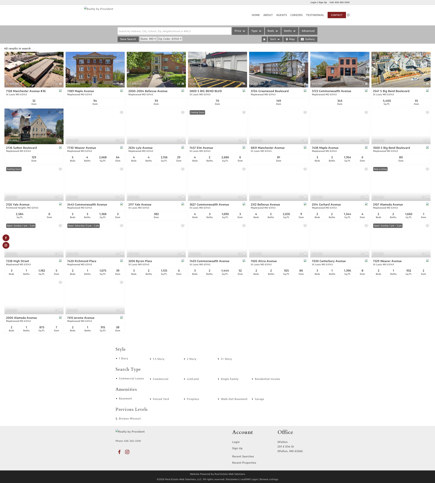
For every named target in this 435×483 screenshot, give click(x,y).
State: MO (147, 38)
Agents (281, 14)
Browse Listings (269, 479)
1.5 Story (158, 358)
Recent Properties (244, 462)
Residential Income (267, 378)
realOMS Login (249, 479)
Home (256, 14)
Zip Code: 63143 (168, 38)
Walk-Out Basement (234, 398)
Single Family (230, 378)
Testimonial (315, 14)
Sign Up (237, 448)
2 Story (191, 358)
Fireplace (193, 398)
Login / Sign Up (319, 2)
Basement (125, 398)
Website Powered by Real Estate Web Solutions (217, 474)
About (268, 14)
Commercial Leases (131, 378)
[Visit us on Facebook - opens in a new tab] (6, 238)
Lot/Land (193, 378)
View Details (34, 69)
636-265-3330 (342, 2)
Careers (296, 14)
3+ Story (226, 358)
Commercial (160, 378)
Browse (130, 418)
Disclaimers (232, 479)
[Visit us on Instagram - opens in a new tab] (348, 15)
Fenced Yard (161, 398)
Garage (259, 398)
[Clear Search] (264, 39)
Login (236, 441)
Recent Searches (243, 456)
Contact (337, 15)
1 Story (123, 358)
